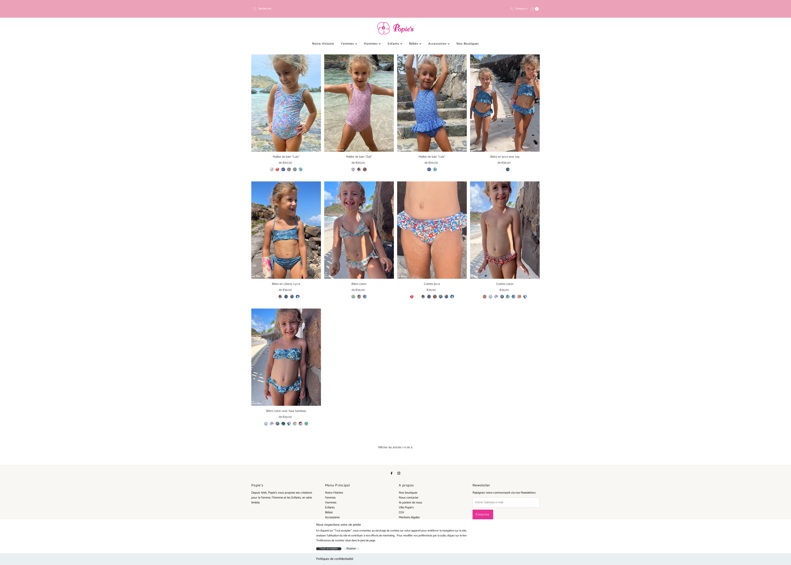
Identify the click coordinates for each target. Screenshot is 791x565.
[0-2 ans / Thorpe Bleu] (513, 297)
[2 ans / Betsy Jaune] (272, 169)
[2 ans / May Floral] (295, 169)
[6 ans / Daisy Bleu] (275, 297)
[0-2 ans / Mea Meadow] (423, 297)
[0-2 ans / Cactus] (496, 297)
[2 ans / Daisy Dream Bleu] (283, 169)
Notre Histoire (323, 44)
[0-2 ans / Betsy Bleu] (490, 297)
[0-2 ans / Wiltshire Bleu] (452, 297)
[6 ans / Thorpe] (359, 297)
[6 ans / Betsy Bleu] (266, 424)
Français (520, 8)
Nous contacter (409, 497)
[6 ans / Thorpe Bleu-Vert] (283, 424)
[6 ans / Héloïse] (295, 424)
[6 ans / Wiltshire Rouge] (300, 424)
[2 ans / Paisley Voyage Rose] (365, 169)
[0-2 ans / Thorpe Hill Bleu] (446, 297)
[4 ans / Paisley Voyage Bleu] (508, 169)
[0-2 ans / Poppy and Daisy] (508, 297)
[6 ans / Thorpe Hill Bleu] (292, 297)
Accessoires (438, 44)
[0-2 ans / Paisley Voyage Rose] (435, 297)
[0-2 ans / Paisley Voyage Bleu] (429, 297)
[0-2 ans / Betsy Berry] (412, 297)
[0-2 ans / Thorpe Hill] (519, 297)
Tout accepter (328, 548)
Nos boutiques (408, 492)
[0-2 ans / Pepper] (441, 297)
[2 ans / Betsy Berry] (277, 169)
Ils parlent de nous (410, 502)
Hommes (371, 44)
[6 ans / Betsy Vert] (306, 424)
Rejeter (351, 548)
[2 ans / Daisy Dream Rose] (353, 169)
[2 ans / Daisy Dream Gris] (289, 169)
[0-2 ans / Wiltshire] (525, 297)
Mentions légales (409, 517)
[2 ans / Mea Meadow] (359, 169)
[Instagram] (398, 473)
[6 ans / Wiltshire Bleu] (298, 297)
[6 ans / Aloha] (353, 297)
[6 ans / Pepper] (277, 424)
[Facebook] (391, 473)
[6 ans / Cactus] (272, 424)
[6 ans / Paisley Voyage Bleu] (286, 297)
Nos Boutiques (467, 44)
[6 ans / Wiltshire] (289, 424)
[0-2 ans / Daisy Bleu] (417, 297)
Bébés (414, 44)
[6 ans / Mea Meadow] (280, 297)
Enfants (394, 44)
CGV (401, 512)
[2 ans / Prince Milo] (300, 169)
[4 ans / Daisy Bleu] (502, 169)
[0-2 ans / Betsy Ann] (485, 297)
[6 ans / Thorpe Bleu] (365, 297)
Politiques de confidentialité (334, 559)
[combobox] (322, 9)
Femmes (348, 44)
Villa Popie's (406, 507)
